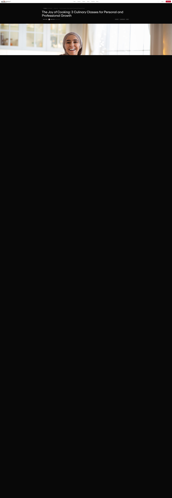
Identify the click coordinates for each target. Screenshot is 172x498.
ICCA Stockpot (49, 8)
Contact (97, 1)
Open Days (93, 1)
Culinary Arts (56, 8)
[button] (75, 1)
